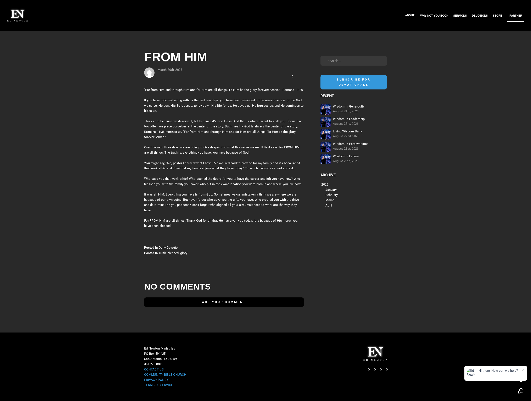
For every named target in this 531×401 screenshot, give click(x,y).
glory (183, 253)
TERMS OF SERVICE (158, 385)
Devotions (480, 15)
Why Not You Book (434, 15)
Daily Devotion (169, 247)
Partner (515, 15)
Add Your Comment (224, 302)
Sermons (460, 15)
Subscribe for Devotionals (353, 82)
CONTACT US (154, 369)
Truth (162, 253)
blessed (173, 253)
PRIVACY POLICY (156, 380)
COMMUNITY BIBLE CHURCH (165, 375)
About (410, 15)
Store (497, 15)
